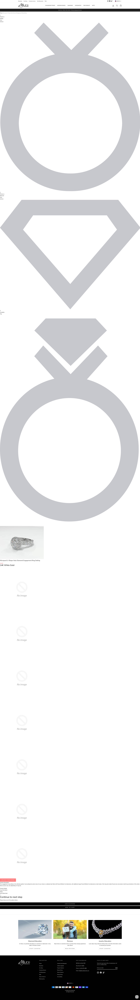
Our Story (25, 1)
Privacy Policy (60, 974)
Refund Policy (60, 970)
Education (20, 1)
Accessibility (59, 976)
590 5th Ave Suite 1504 (80, 963)
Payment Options (60, 968)
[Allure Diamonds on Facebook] (101, 972)
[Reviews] (70, 929)
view (1, 20)
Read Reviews (70, 948)
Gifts (93, 5)
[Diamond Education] (35, 929)
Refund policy (42, 979)
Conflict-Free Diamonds (62, 963)
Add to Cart (70, 907)
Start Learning (34, 948)
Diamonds (70, 5)
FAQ (45, 1)
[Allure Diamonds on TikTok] (103, 972)
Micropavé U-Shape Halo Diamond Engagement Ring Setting (15, 13)
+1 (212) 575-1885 (83, 968)
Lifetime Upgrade (60, 965)
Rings (1, 13)
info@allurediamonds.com (84, 970)
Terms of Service (42, 976)
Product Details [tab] (3, 888)
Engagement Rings (50, 5)
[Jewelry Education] (105, 929)
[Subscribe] (116, 968)
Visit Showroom (40, 1)
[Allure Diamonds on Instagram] (98, 972)
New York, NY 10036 (80, 965)
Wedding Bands (61, 5)
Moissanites (78, 5)
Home (40, 963)
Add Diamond (70, 904)
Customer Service (42, 970)
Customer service (32, 1)
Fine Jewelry (86, 5)
